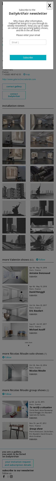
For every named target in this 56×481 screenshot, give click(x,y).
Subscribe (28, 57)
